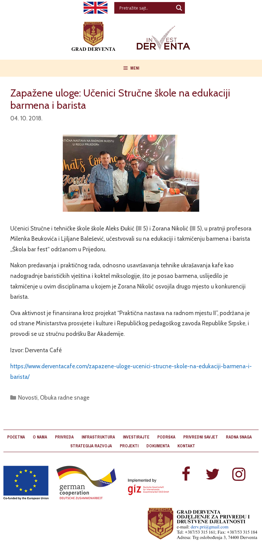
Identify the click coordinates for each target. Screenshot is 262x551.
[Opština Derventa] (131, 35)
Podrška (166, 437)
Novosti (28, 397)
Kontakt (186, 446)
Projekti (129, 446)
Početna (16, 437)
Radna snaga (239, 437)
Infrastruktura (98, 437)
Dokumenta (158, 446)
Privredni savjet (200, 437)
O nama (40, 437)
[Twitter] (212, 474)
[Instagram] (239, 474)
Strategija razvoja (91, 446)
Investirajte (136, 437)
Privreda (64, 437)
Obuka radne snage (64, 397)
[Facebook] (186, 474)
